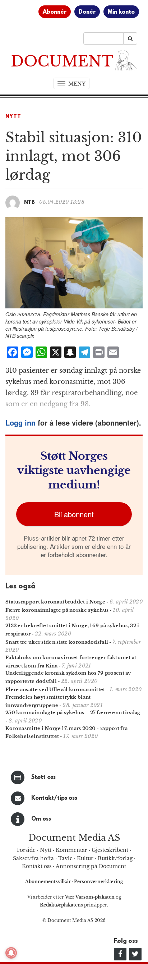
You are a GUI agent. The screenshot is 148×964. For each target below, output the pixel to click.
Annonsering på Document (91, 866)
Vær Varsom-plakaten (90, 897)
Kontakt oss (36, 866)
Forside (26, 850)
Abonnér (54, 12)
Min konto (121, 12)
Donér (87, 12)
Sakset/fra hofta (33, 858)
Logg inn (20, 422)
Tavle (65, 858)
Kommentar (71, 850)
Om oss (41, 819)
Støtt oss (43, 777)
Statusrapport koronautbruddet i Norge (55, 602)
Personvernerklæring (98, 881)
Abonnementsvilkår (48, 881)
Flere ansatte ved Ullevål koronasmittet (55, 690)
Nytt (13, 117)
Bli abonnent (74, 514)
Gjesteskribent (110, 850)
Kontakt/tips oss (54, 798)
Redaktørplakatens (61, 905)
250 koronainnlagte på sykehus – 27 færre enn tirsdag (72, 713)
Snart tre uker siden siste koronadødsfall (56, 642)
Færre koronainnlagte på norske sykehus (56, 610)
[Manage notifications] (11, 953)
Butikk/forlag (115, 858)
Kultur (85, 858)
